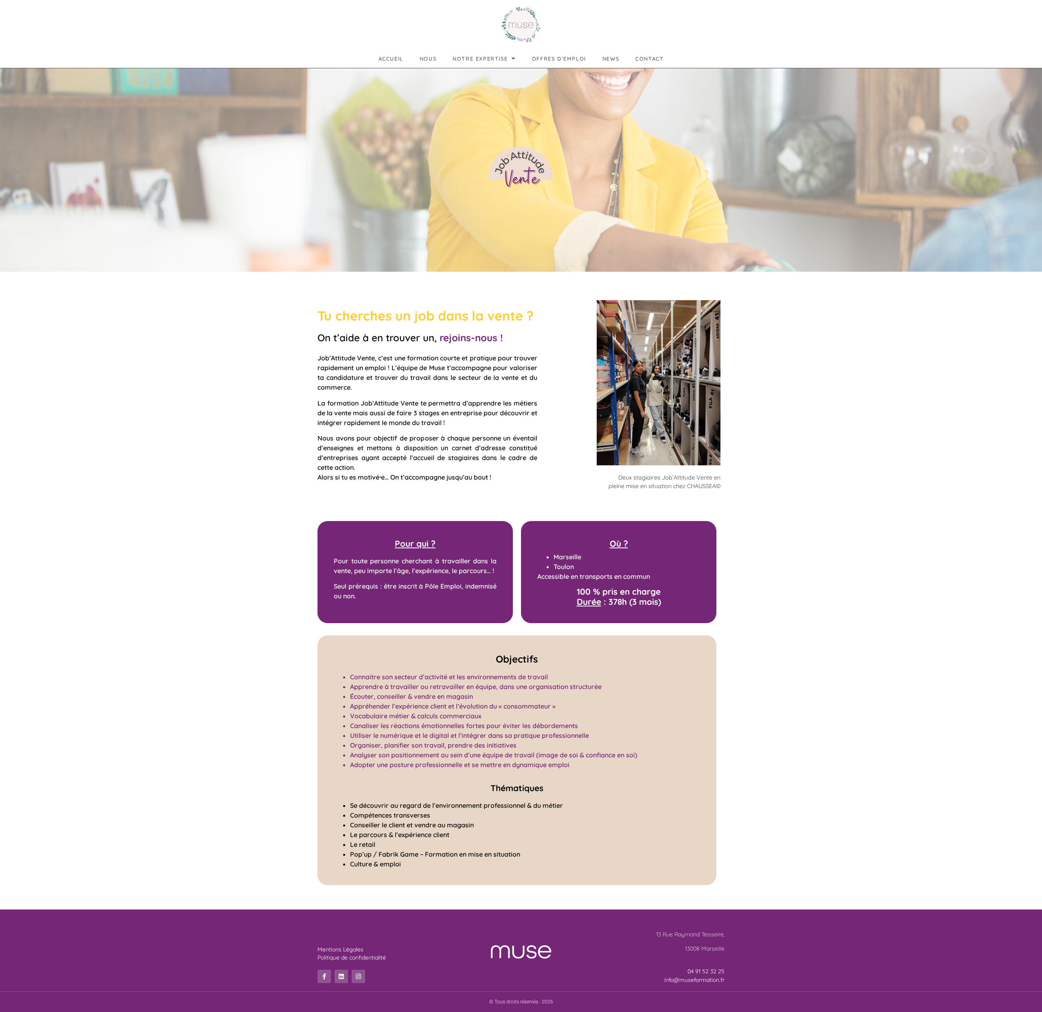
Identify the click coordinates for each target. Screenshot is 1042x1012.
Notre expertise (480, 58)
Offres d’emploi (559, 58)
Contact (649, 58)
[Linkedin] (341, 976)
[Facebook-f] (324, 976)
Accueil (391, 58)
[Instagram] (358, 976)
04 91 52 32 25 (706, 971)
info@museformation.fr (694, 980)
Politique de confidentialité (351, 957)
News (610, 58)
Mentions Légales (340, 949)
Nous (428, 58)
